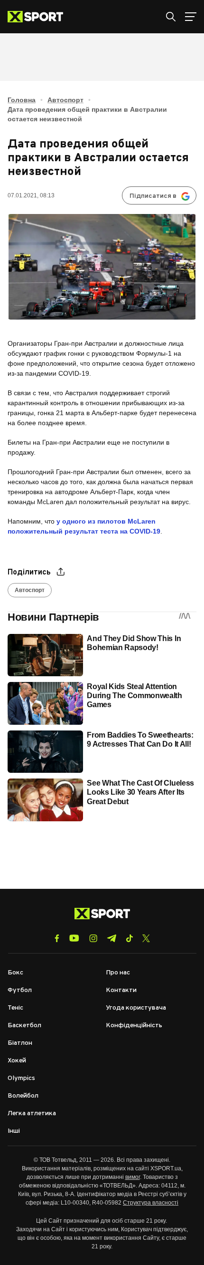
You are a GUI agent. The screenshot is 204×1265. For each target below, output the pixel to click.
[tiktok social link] (129, 938)
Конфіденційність (134, 1026)
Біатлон (20, 1043)
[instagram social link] (93, 938)
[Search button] (170, 16)
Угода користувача (136, 1008)
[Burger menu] (190, 16)
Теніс (15, 1008)
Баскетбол (24, 1026)
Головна (22, 100)
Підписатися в (153, 196)
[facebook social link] (57, 938)
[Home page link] (39, 16)
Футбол (20, 990)
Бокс (15, 973)
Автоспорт (65, 100)
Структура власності (150, 1202)
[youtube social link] (74, 938)
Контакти (121, 990)
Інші (14, 1131)
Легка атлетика (32, 1113)
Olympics (21, 1078)
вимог (132, 1177)
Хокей (17, 1061)
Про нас (118, 973)
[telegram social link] (111, 938)
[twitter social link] (146, 938)
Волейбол (23, 1096)
